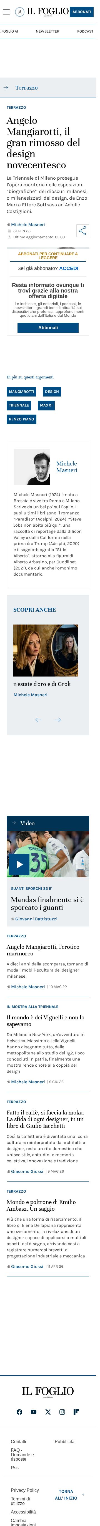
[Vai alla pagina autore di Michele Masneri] (32, 467)
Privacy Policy (25, 1490)
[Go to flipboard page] (76, 1412)
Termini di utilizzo (20, 1501)
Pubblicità (64, 1441)
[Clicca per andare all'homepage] (48, 1392)
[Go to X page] (48, 1412)
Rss (15, 1467)
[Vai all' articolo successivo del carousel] (58, 720)
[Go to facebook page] (19, 1412)
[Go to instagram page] (62, 1412)
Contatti (18, 1441)
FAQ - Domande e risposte (22, 1454)
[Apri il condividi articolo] (82, 230)
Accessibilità (23, 1512)
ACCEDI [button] (68, 268)
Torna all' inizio (66, 1495)
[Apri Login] (19, 12)
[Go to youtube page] (33, 1412)
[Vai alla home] (48, 12)
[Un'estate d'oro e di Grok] (47, 651)
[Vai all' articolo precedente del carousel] (38, 720)
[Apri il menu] (6, 12)
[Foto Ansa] (48, 854)
